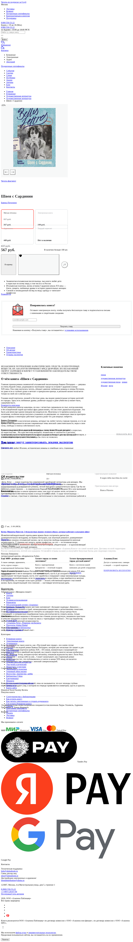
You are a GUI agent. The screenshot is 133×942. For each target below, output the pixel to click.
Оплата (9, 713)
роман (124, 382)
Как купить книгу (14, 699)
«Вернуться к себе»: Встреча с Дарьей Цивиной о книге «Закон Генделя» (31, 484)
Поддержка (11, 18)
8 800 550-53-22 (8, 23)
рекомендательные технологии (42, 932)
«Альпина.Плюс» (25, 544)
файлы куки (21, 932)
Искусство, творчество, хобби (19, 674)
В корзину (8, 265)
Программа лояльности (16, 708)
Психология (11, 655)
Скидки (9, 73)
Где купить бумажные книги (19, 704)
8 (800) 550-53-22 (8, 889)
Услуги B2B (11, 620)
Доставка (10, 9)
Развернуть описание (10, 405)
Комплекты (11, 685)
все (7, 448)
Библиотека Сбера (14, 676)
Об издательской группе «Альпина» (22, 605)
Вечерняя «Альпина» (15, 607)
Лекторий (10, 62)
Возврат (9, 11)
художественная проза (111, 382)
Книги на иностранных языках (20, 683)
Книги (9, 593)
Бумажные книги (14, 639)
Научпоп (10, 653)
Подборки (10, 78)
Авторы (9, 82)
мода (111, 386)
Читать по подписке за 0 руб (13, 2)
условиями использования (76, 330)
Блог (8, 85)
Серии (9, 75)
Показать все (124, 434)
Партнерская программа (17, 612)
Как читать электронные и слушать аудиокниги (27, 701)
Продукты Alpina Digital (17, 625)
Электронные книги (15, 641)
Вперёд (12, 546)
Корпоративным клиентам (18, 16)
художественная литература (113, 378)
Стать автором (17, 894)
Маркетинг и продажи (16, 667)
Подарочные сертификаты (18, 13)
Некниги (10, 681)
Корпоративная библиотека (18, 627)
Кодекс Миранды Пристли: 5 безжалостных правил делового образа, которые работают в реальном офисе (45, 532)
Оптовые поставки (14, 630)
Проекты (10, 609)
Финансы (10, 660)
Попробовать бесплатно (117, 570)
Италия (104, 386)
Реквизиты (11, 602)
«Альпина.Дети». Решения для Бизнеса (23, 623)
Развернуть (6, 294)
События (10, 71)
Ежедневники (12, 678)
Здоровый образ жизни (16, 671)
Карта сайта (11, 688)
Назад (4, 546)
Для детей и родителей (16, 664)
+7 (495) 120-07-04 (9, 891)
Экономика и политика (16, 669)
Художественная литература (18, 662)
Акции (9, 80)
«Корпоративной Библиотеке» (43, 544)
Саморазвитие (12, 650)
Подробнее (7, 579)
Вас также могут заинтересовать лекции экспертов (37, 442)
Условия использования (16, 600)
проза (103, 375)
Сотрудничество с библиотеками (20, 697)
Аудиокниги (11, 643)
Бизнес (9, 657)
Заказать (40, 579)
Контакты (10, 87)
